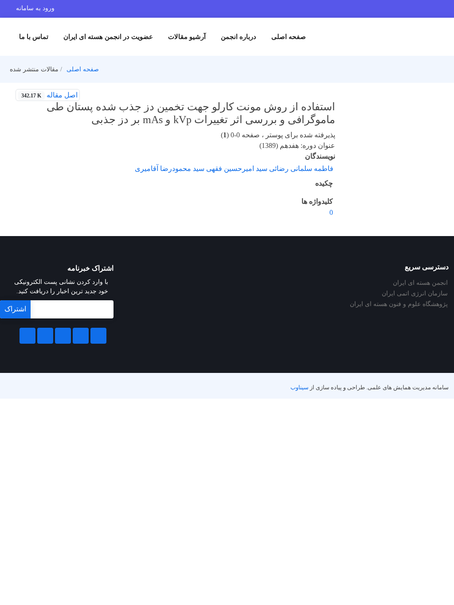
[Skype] (27, 336)
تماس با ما (33, 36)
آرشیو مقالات (187, 36)
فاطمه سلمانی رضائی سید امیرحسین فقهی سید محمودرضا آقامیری (234, 168)
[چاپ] (90, 95)
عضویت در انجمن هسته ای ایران (108, 36)
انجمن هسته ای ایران (420, 283)
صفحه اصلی (288, 36)
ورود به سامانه (35, 8)
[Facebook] (98, 336)
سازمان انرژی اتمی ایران (415, 294)
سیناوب (299, 387)
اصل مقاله (49, 95)
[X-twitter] (81, 336)
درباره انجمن (238, 36)
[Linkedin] (63, 336)
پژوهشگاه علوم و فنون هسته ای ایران (399, 304)
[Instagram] (45, 336)
